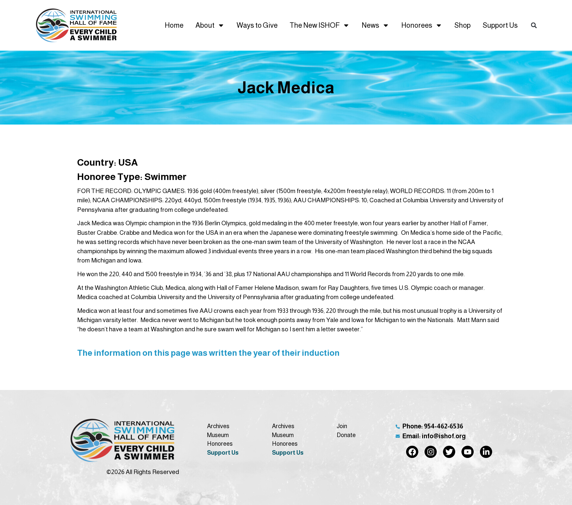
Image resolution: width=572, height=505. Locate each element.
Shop (462, 25)
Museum (218, 435)
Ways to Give (257, 25)
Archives (218, 426)
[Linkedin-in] (486, 452)
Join (342, 426)
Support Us (500, 25)
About (204, 25)
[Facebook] (412, 452)
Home (174, 25)
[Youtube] (467, 452)
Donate (346, 435)
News (370, 25)
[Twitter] (449, 452)
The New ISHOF (315, 25)
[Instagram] (431, 452)
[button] (534, 25)
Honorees (416, 25)
